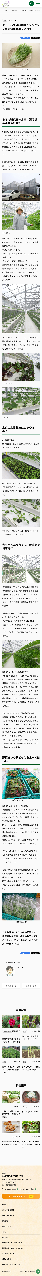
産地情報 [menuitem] (5, 1221)
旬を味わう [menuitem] (6, 1237)
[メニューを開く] (38, 3)
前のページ (12, 986)
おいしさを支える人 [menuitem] (9, 1215)
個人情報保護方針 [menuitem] (8, 1253)
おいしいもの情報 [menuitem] (8, 1210)
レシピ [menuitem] (4, 1232)
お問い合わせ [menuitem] (6, 1259)
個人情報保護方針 (6, 1271)
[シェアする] (25, 38)
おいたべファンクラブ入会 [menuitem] (11, 1264)
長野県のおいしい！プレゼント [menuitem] (13, 1248)
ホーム (4, 1204)
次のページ (30, 986)
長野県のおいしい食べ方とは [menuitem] (12, 1242)
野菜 (4, 20)
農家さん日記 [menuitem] (6, 1226)
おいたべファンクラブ (21, 1196)
